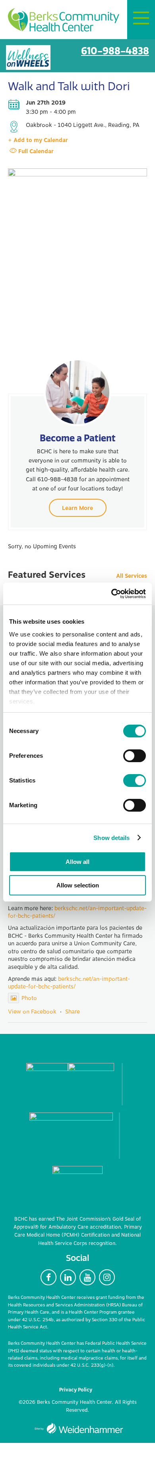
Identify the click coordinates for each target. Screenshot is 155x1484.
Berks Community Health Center (63, 20)
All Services (131, 576)
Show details (111, 837)
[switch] (134, 755)
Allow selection (77, 885)
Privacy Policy (75, 1389)
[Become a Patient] (77, 392)
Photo (29, 998)
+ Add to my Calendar (38, 140)
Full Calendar (36, 151)
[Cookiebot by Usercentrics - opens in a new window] (111, 594)
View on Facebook (32, 1012)
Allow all (77, 861)
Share (72, 1012)
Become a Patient (78, 438)
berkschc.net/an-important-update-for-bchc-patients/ (77, 912)
